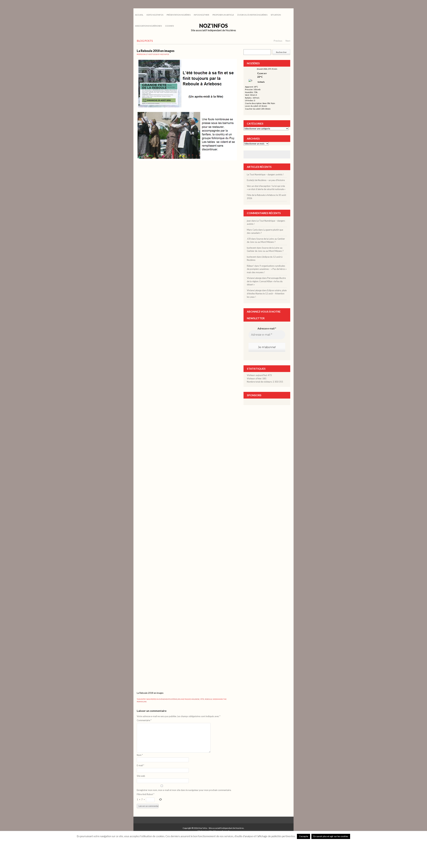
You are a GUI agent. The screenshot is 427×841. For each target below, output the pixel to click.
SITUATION (276, 15)
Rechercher (281, 52)
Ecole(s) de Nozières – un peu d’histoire (266, 180)
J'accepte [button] (303, 836)
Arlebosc (195, 699)
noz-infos (164, 54)
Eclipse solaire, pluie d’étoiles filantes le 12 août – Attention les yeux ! (267, 293)
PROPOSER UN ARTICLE (223, 15)
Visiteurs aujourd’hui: (257, 375)
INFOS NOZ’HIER (201, 15)
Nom (140, 755)
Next (288, 40)
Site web (141, 776)
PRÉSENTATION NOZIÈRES (178, 15)
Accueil (139, 15)
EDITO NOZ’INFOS (155, 15)
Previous (278, 40)
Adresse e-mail (267, 328)
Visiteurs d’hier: (254, 378)
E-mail (140, 765)
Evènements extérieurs (169, 699)
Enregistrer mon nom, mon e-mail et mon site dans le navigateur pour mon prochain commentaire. (184, 790)
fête (202, 699)
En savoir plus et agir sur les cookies (330, 836)
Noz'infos (213, 25)
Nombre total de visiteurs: (260, 381)
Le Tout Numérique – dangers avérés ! (265, 174)
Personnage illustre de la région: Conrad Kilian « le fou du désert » (266, 281)
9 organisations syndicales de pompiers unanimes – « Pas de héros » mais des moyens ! (267, 269)
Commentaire (144, 720)
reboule (208, 699)
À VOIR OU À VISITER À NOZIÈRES (252, 15)
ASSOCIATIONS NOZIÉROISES (148, 26)
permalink (142, 702)
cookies (169, 26)
